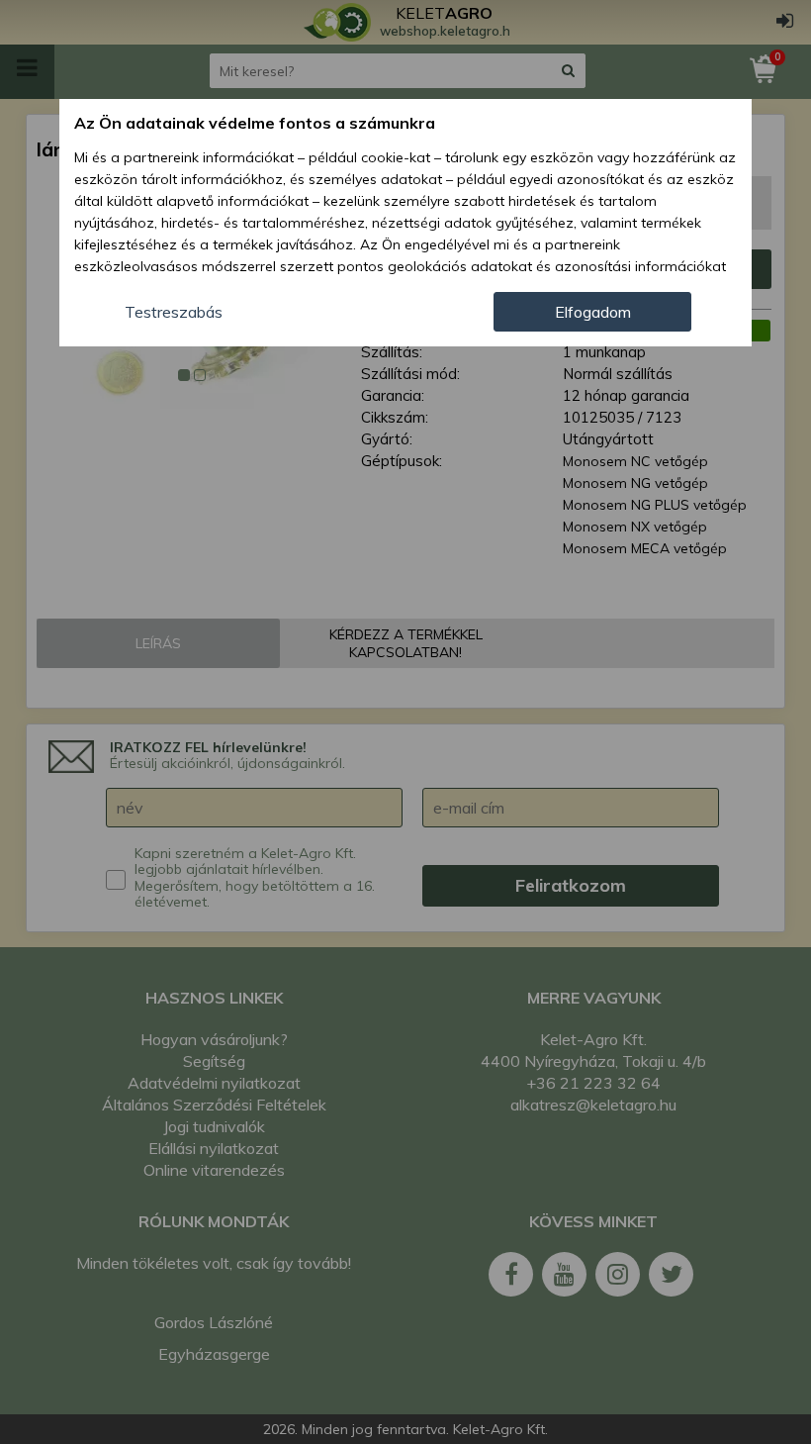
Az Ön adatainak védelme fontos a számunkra (254, 123)
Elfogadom (593, 312)
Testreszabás (174, 312)
